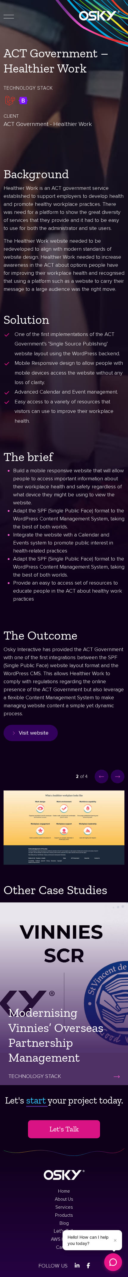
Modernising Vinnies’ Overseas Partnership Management (55, 1035)
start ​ (37, 1100)
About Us (64, 1199)
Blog (64, 1223)
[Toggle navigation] (9, 15)
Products (64, 1215)
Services (64, 1207)
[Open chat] (113, 1262)
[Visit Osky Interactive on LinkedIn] (77, 1265)
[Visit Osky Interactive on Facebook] (88, 1265)
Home (64, 1191)
